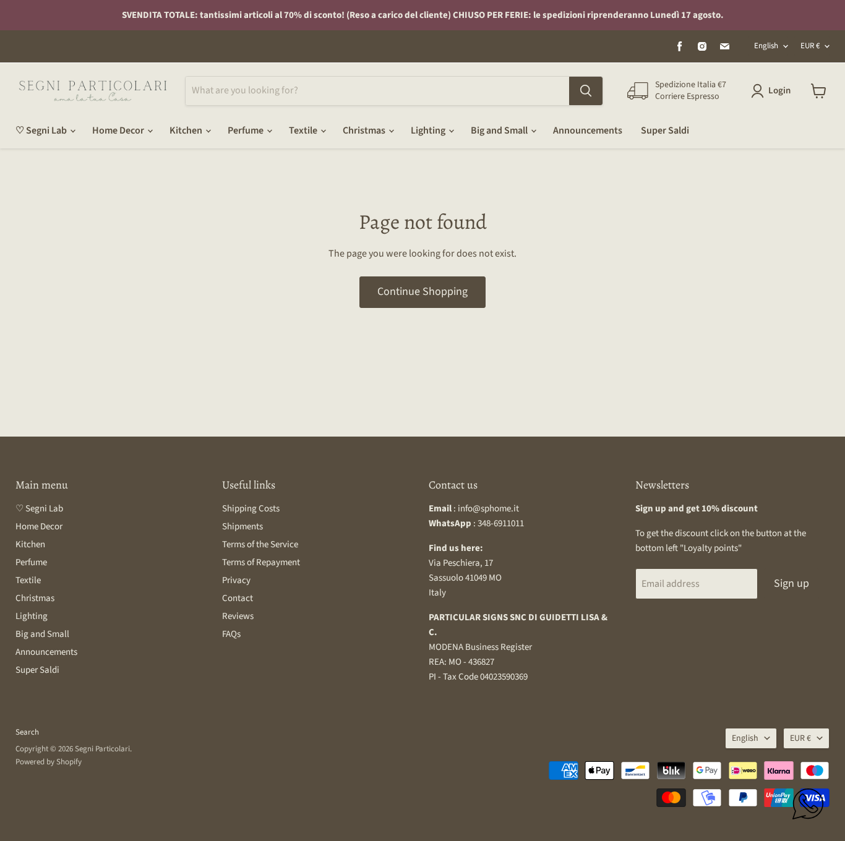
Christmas (365, 130)
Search (27, 732)
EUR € (810, 45)
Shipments (242, 526)
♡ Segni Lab (42, 130)
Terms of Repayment (261, 562)
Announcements (587, 130)
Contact (237, 598)
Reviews (238, 616)
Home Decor (119, 130)
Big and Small (500, 130)
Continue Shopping (422, 291)
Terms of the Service (260, 544)
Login (779, 90)
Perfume (246, 130)
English (766, 45)
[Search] (586, 91)
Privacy (236, 580)
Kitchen (186, 130)
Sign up (791, 583)
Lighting (429, 130)
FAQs (231, 634)
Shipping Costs (251, 508)
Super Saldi (665, 130)
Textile (304, 130)
